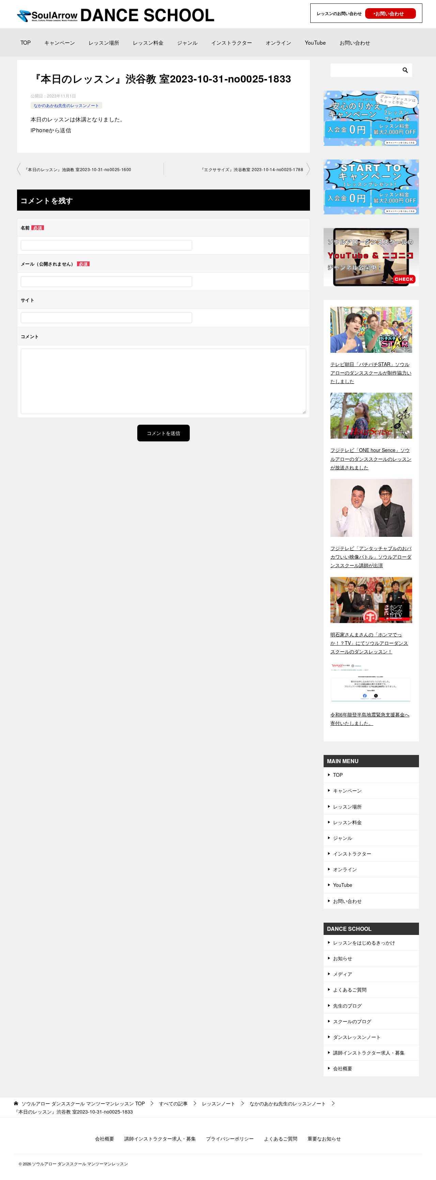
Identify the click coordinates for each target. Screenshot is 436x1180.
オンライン (278, 42)
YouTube (315, 42)
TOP (25, 42)
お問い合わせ (355, 42)
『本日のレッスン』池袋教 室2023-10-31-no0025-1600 (77, 169)
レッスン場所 (104, 42)
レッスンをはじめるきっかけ (364, 942)
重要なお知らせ (324, 1138)
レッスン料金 (148, 42)
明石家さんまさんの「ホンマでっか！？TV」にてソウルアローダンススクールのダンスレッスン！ (369, 643)
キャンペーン (59, 42)
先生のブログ (347, 1005)
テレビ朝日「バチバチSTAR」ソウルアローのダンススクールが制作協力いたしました (370, 372)
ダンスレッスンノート (357, 1036)
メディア (342, 973)
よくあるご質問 (350, 989)
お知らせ (342, 958)
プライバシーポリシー (230, 1138)
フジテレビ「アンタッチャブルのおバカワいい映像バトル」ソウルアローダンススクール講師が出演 (370, 557)
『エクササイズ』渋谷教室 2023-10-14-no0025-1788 (251, 169)
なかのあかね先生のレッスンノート (66, 105)
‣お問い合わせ (389, 13)
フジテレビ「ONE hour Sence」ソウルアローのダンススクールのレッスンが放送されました (370, 458)
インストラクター (231, 42)
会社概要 (342, 1068)
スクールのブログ (352, 1021)
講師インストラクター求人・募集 (369, 1052)
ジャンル (187, 42)
